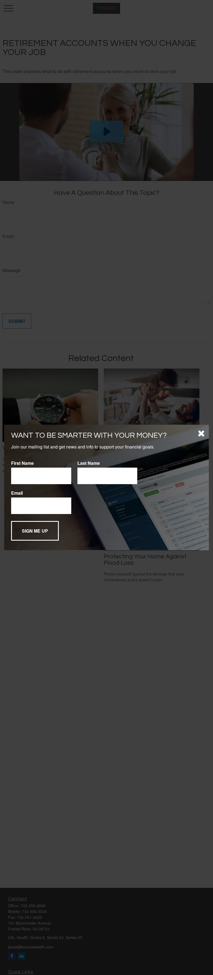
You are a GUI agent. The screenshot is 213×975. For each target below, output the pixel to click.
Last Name (88, 463)
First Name (22, 463)
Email (17, 493)
